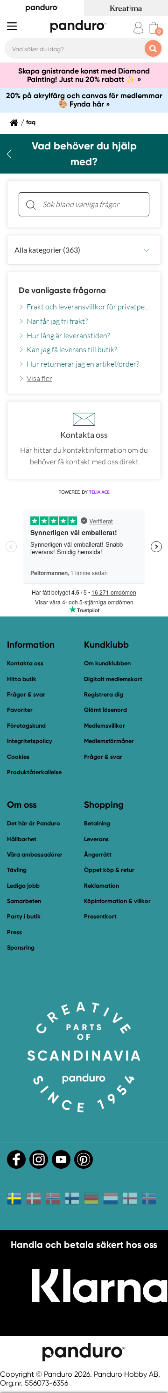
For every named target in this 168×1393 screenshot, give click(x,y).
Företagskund (26, 725)
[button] (84, 249)
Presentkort (100, 916)
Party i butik (24, 916)
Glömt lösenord (105, 709)
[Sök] (30, 204)
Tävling (17, 869)
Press (14, 932)
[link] (35, 378)
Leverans (96, 839)
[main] (84, 330)
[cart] (153, 27)
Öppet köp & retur (109, 869)
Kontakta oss (25, 663)
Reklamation (101, 885)
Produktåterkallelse (34, 772)
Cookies (18, 757)
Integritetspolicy (29, 740)
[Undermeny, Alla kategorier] (147, 250)
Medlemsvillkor (104, 725)
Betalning (97, 823)
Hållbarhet (21, 839)
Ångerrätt (98, 854)
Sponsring (21, 947)
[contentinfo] (84, 316)
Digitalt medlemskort (113, 679)
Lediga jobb (23, 885)
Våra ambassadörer (35, 854)
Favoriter (20, 709)
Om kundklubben (107, 663)
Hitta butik (21, 679)
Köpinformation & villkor (117, 900)
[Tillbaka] (9, 154)
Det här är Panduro (33, 823)
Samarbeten (24, 900)
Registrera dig (103, 694)
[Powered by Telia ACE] (84, 492)
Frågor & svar (26, 694)
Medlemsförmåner (109, 740)
